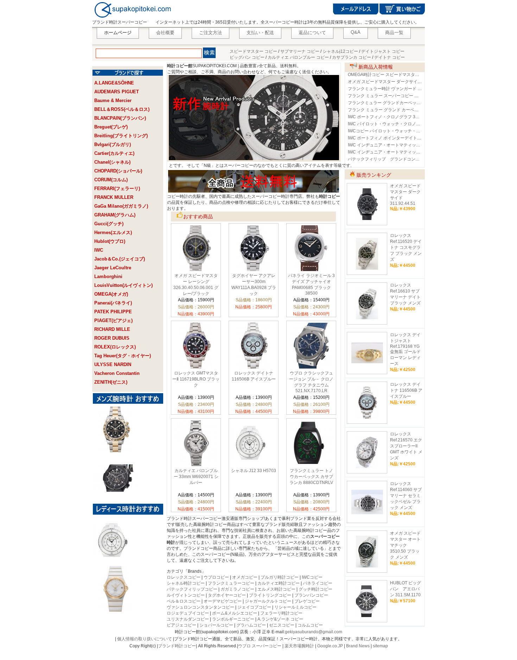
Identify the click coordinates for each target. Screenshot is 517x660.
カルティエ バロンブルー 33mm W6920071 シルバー (196, 476)
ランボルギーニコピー (233, 619)
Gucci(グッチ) (108, 223)
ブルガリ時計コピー (280, 577)
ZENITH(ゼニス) (110, 382)
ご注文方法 (210, 32)
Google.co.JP (330, 645)
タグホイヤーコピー (227, 595)
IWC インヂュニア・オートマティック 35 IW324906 (397, 145)
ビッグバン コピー (247, 57)
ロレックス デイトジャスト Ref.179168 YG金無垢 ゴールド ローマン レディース (405, 349)
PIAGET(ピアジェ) (113, 320)
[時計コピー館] (132, 17)
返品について (312, 32)
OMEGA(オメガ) (111, 294)
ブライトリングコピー (270, 595)
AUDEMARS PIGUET (116, 91)
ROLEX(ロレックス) (115, 347)
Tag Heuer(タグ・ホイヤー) (122, 355)
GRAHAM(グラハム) (114, 215)
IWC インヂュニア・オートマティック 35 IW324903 (397, 152)
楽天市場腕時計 (299, 645)
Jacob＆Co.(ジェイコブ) (119, 259)
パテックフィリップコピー (192, 589)
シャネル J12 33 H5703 (253, 470)
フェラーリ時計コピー (281, 613)
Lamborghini (108, 276)
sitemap (380, 645)
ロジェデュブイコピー (188, 613)
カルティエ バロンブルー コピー (298, 57)
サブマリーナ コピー (299, 51)
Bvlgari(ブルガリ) (112, 144)
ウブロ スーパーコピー (259, 645)
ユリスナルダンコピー (188, 619)
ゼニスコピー (281, 625)
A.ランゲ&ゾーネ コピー (280, 619)
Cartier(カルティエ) (114, 153)
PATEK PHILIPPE (113, 311)
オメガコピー (244, 577)
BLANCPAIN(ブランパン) (120, 118)
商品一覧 (394, 32)
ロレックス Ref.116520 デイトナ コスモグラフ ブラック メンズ (406, 247)
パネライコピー (317, 583)
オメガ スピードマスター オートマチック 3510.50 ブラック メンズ (405, 545)
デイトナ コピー (389, 57)
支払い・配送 (260, 32)
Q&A (355, 32)
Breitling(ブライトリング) (121, 135)
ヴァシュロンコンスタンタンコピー (200, 607)
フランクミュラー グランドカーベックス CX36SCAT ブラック (407, 102)
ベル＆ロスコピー (183, 601)
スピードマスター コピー (253, 51)
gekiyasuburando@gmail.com (313, 631)
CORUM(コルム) (111, 179)
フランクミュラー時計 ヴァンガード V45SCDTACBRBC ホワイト (410, 88)
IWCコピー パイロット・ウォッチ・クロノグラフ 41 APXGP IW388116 (415, 130)
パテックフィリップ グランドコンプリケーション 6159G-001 (409, 159)
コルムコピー (310, 625)
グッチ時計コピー (315, 589)
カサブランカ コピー (351, 57)
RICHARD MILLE (112, 329)
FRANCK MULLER (113, 197)
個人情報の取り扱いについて (144, 638)
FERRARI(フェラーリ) (117, 188)
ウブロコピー (216, 577)
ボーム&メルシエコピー (234, 613)
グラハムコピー (251, 625)
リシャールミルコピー (295, 607)
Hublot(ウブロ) (109, 241)
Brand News (358, 645)
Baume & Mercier (113, 100)
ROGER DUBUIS (111, 338)
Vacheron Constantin (117, 373)
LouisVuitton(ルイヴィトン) (123, 285)
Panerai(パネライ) (113, 303)
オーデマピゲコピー (223, 601)
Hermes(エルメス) (113, 232)
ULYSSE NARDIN (112, 364)
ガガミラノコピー (237, 589)
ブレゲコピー (307, 601)
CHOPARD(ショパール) (118, 171)
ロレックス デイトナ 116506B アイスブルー (406, 390)
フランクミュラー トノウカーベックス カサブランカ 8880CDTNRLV (311, 476)
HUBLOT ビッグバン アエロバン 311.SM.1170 (405, 588)
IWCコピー (312, 577)
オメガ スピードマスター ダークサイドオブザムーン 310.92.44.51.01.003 (418, 81)
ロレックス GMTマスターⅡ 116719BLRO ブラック (195, 379)
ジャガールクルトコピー (268, 601)
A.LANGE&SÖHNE (114, 83)
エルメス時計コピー (276, 589)
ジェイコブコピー (254, 607)
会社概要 (165, 32)
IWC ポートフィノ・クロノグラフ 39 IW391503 (393, 116)
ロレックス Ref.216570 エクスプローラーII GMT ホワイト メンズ (406, 446)
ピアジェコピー (181, 625)
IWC (98, 250)
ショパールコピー (216, 625)
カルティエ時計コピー (278, 583)
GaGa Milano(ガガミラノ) (121, 206)
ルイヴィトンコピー (186, 595)
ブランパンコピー (311, 595)
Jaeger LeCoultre (112, 267)
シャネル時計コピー (186, 583)
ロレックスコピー (183, 577)
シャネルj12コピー (340, 51)
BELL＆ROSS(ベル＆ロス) (121, 109)
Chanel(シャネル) (112, 162)
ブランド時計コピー (177, 645)
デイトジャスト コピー (382, 51)
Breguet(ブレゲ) (111, 127)
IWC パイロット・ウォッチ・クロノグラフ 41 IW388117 (401, 123)
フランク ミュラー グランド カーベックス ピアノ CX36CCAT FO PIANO (416, 109)
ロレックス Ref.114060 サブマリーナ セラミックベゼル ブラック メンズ (406, 495)
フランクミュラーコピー (231, 583)
